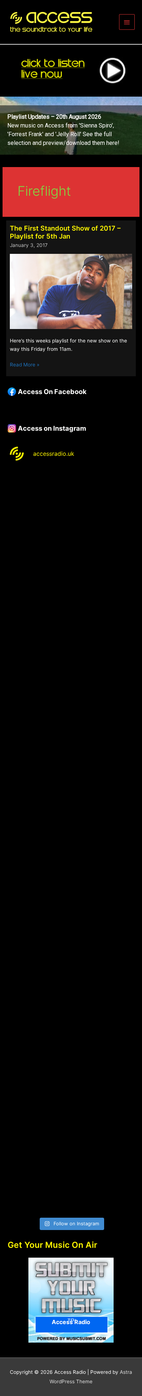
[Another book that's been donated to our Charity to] (71, 878)
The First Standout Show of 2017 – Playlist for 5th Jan (65, 232)
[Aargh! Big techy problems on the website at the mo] (71, 581)
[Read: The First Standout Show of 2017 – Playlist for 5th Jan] (71, 291)
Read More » (24, 365)
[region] (71, 126)
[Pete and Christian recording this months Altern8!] (71, 655)
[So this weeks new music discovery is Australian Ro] (71, 1027)
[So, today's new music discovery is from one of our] (71, 730)
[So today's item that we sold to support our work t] (71, 953)
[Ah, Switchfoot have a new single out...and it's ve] (71, 804)
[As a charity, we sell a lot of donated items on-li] (71, 1102)
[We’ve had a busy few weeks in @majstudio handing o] (71, 506)
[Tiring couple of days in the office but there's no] (71, 1176)
